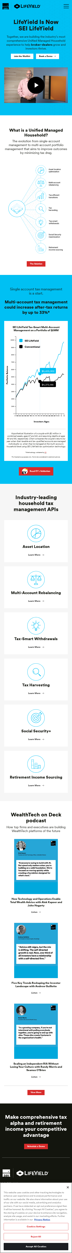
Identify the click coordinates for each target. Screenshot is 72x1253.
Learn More (34, 554)
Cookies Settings (36, 1226)
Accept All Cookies (36, 1246)
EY (45, 452)
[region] (36, 1217)
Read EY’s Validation (40, 471)
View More (36, 1092)
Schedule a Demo (36, 1146)
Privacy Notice (42, 1219)
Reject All (36, 1236)
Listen (34, 912)
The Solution (36, 264)
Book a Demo (45, 56)
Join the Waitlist (22, 56)
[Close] (68, 1187)
